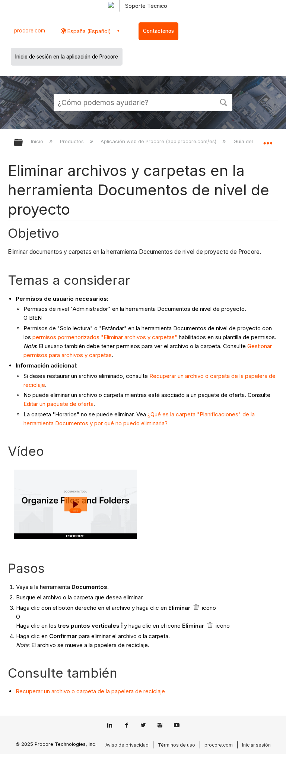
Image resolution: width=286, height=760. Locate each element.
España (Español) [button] (88, 31)
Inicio (38, 141)
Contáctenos (158, 31)
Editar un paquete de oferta (58, 403)
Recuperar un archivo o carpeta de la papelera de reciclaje (90, 691)
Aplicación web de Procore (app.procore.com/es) (159, 141)
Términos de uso (176, 745)
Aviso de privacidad (127, 745)
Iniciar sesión (256, 745)
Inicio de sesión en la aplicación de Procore (66, 57)
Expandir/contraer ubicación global (267, 140)
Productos (72, 141)
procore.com (29, 31)
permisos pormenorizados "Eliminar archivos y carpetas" (104, 337)
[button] (223, 102)
